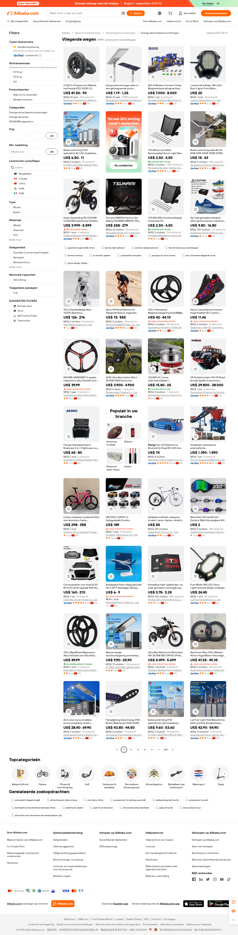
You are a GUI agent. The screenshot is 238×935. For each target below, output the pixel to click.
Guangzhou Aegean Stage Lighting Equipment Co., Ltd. (81, 459)
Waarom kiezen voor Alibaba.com (25, 839)
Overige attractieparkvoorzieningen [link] (160, 33)
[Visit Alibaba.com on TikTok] (229, 879)
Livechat (150, 846)
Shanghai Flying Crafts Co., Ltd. (122, 602)
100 (166, 749)
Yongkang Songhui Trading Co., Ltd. (166, 167)
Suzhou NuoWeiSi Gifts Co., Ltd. (123, 324)
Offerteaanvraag (108, 846)
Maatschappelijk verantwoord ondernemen (23, 855)
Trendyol (156, 919)
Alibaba (66, 33)
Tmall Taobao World (101, 919)
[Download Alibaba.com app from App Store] (193, 903)
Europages (169, 919)
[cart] (171, 13)
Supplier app (120, 903)
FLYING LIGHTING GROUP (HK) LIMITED (81, 165)
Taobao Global (133, 919)
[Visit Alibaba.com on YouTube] (222, 879)
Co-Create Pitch (16, 846)
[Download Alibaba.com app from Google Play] (219, 903)
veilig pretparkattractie (167, 800)
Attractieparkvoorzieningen (120, 33)
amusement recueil (198, 800)
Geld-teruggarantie (63, 846)
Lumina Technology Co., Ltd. (205, 100)
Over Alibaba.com (17, 832)
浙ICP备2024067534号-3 (208, 929)
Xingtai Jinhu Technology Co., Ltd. (166, 599)
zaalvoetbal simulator (131, 255)
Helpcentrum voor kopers (160, 839)
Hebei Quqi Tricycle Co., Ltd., (163, 532)
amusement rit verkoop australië (129, 800)
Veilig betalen (60, 839)
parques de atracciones (163, 255)
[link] (233, 901)
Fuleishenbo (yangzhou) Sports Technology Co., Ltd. (208, 532)
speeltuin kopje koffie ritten (81, 248)
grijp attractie (166, 808)
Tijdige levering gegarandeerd (69, 853)
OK (51, 135)
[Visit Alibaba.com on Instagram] (215, 879)
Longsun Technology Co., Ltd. (122, 534)
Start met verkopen (202, 846)
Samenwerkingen (201, 866)
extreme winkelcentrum (146, 248)
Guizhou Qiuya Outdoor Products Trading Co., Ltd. (81, 532)
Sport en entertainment (88, 33)
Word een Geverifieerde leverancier (211, 859)
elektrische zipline (74, 808)
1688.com (83, 919)
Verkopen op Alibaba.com (205, 839)
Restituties (152, 859)
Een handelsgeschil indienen (161, 853)
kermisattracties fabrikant (136, 808)
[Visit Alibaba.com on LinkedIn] (201, 879)
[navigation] (33, 391)
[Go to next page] (173, 750)
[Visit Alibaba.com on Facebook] (194, 879)
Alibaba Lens (14, 903)
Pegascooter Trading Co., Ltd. (121, 392)
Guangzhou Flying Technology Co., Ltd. (81, 395)
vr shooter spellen (101, 255)
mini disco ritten (95, 800)
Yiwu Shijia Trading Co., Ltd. (77, 324)
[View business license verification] (150, 930)
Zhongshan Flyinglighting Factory (124, 100)
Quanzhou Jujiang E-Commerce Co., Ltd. (208, 327)
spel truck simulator (103, 808)
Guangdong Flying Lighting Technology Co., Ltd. (208, 165)
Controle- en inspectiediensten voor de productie (70, 868)
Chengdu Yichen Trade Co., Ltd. (80, 599)
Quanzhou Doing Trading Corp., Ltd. (208, 232)
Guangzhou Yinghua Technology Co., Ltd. (208, 392)
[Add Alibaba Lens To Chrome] (62, 903)
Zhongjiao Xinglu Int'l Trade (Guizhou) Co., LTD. (124, 232)
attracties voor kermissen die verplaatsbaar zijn (38, 815)
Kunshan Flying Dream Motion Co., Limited (81, 100)
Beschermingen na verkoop (68, 859)
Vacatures (12, 862)
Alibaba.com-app (170, 903)
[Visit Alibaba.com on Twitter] (208, 879)
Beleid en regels (62, 876)
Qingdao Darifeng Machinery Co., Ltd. (166, 100)
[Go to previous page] (117, 750)
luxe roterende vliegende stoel (200, 255)
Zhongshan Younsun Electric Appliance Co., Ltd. (166, 395)
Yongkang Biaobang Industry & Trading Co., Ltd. (166, 235)
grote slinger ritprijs (77, 263)
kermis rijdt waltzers (115, 248)
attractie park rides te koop (63, 800)
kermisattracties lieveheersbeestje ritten (35, 808)
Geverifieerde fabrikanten (113, 839)
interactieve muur (192, 808)
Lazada (119, 919)
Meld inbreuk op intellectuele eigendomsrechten (161, 868)
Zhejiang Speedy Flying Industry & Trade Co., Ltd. (81, 235)
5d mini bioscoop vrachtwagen (183, 248)
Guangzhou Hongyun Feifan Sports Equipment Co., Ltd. (166, 327)
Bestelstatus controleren (205, 853)
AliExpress (69, 919)
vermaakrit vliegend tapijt (27, 800)
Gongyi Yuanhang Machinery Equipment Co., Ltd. (208, 459)
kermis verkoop (75, 255)
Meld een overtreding (157, 876)
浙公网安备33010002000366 (176, 929)
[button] (123, 13)
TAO (146, 919)
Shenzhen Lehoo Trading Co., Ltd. (166, 459)
